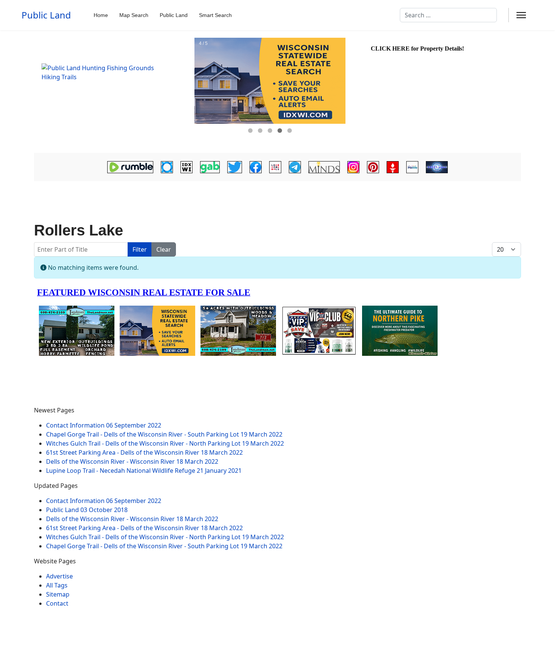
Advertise (59, 576)
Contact (57, 603)
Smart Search (215, 15)
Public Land (46, 15)
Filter (140, 249)
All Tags (57, 585)
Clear (163, 249)
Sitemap (57, 594)
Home (101, 15)
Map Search (133, 15)
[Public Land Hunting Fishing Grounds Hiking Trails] (113, 91)
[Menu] (521, 15)
